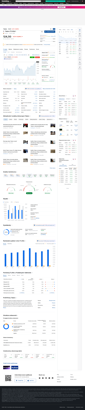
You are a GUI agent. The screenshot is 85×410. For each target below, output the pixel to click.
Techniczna (32, 49)
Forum (37, 49)
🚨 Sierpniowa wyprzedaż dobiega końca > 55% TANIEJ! (55, 1)
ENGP (60, 53)
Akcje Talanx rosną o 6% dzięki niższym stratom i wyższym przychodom (12, 151)
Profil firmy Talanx (9, 298)
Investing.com (33, 127)
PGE (59, 46)
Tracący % (73, 98)
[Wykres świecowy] (4, 55)
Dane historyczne (19, 52)
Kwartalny (10, 243)
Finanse (26, 49)
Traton (5, 354)
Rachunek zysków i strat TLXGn (14, 241)
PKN (59, 51)
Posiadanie (13, 52)
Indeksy (64, 29)
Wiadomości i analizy (18, 49)
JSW (60, 44)
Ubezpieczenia (52, 300)
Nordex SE (37, 354)
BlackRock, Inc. (7, 345)
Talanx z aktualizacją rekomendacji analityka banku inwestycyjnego (39, 132)
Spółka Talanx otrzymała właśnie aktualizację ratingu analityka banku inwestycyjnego (11, 133)
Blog (58, 374)
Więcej (4, 307)
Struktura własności (10, 315)
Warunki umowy (62, 407)
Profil (8, 52)
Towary (68, 29)
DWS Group (27, 354)
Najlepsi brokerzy (63, 118)
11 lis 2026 (35, 105)
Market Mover (62, 95)
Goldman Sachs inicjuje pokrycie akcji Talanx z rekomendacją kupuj (39, 125)
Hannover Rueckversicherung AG (20, 354)
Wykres (10, 49)
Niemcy (53, 307)
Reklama (72, 376)
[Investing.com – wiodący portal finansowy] (6, 1)
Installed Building (49, 354)
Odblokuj (52, 36)
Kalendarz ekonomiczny (49, 3)
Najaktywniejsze (62, 98)
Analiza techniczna (9, 172)
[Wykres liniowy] (6, 55)
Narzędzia (59, 381)
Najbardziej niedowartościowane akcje (64, 160)
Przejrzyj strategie (47, 44)
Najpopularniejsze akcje (64, 140)
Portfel (58, 379)
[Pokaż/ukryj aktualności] (28, 55)
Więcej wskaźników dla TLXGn (49, 88)
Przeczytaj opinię (76, 125)
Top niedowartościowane (63, 165)
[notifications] (80, 1)
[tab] (6, 175)
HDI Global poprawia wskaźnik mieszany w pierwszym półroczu (12, 125)
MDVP (60, 42)
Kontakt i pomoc (73, 379)
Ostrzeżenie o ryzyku (79, 407)
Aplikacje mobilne (60, 376)
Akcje (72, 29)
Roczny (4, 243)
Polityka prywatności (70, 407)
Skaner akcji (56, 3)
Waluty (60, 29)
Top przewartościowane (72, 165)
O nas (71, 374)
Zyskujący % (68, 98)
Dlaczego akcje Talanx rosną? (10, 141)
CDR (59, 49)
